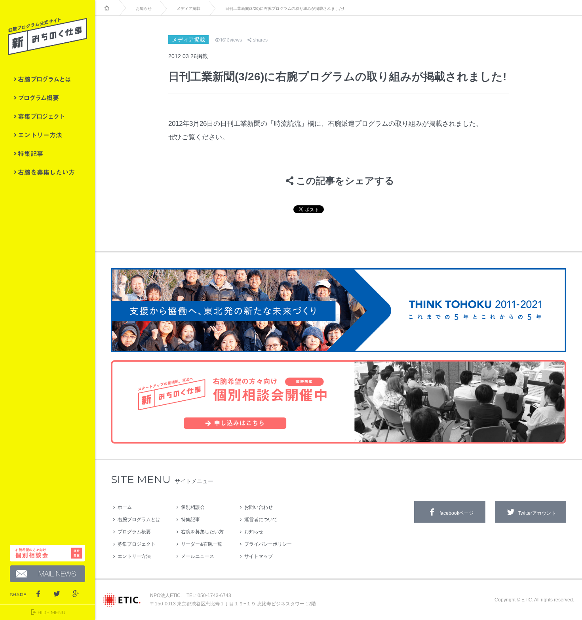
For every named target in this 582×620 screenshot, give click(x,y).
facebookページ (456, 513)
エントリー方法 (47, 135)
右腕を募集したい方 (47, 172)
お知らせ (144, 8)
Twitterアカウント (537, 513)
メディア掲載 (188, 8)
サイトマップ (258, 556)
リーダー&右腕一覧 (201, 544)
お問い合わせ (258, 507)
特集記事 (47, 153)
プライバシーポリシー (268, 544)
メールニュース (197, 556)
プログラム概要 (47, 98)
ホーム (125, 507)
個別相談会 (193, 507)
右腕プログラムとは (47, 79)
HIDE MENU (51, 612)
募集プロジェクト (47, 116)
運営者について (261, 519)
